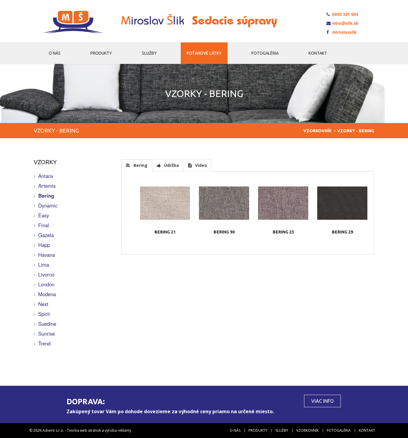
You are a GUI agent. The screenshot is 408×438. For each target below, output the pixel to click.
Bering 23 (283, 232)
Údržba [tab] (171, 165)
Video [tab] (200, 165)
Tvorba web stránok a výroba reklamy (99, 430)
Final (43, 225)
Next (43, 304)
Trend (44, 343)
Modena (47, 294)
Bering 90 (224, 232)
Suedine (47, 323)
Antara (45, 175)
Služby (149, 53)
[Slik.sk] (73, 22)
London (46, 284)
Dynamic (47, 205)
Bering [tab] (140, 165)
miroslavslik (344, 32)
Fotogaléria (265, 53)
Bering (46, 195)
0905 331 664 (344, 14)
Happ (44, 244)
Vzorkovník (317, 130)
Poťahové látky (204, 53)
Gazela (46, 235)
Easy (43, 215)
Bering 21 (165, 232)
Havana (46, 254)
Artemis (47, 185)
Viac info (322, 401)
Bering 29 (342, 232)
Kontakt (318, 53)
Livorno (46, 274)
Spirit (44, 313)
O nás (55, 53)
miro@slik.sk (344, 23)
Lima (43, 264)
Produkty (101, 53)
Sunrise (46, 333)
